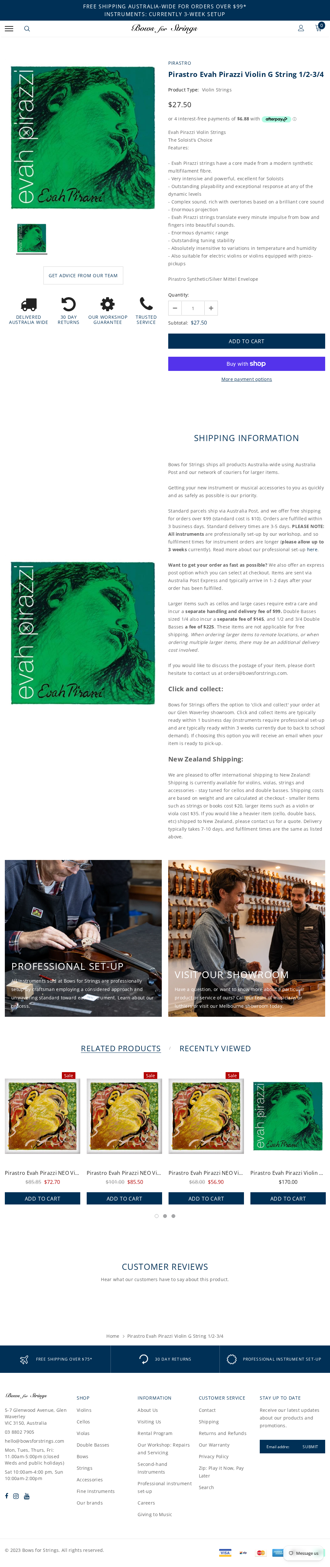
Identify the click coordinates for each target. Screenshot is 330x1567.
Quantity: (178, 295)
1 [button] (157, 1216)
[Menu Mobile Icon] (9, 29)
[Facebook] (6, 1496)
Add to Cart (43, 1198)
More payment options (246, 379)
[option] (83, 137)
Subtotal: (178, 323)
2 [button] (165, 1216)
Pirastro (179, 63)
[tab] (120, 1048)
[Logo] (164, 28)
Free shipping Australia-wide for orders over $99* (165, 6)
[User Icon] (301, 28)
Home (112, 1336)
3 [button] (173, 1216)
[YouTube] (26, 1496)
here (312, 549)
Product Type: (183, 90)
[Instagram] (16, 1496)
